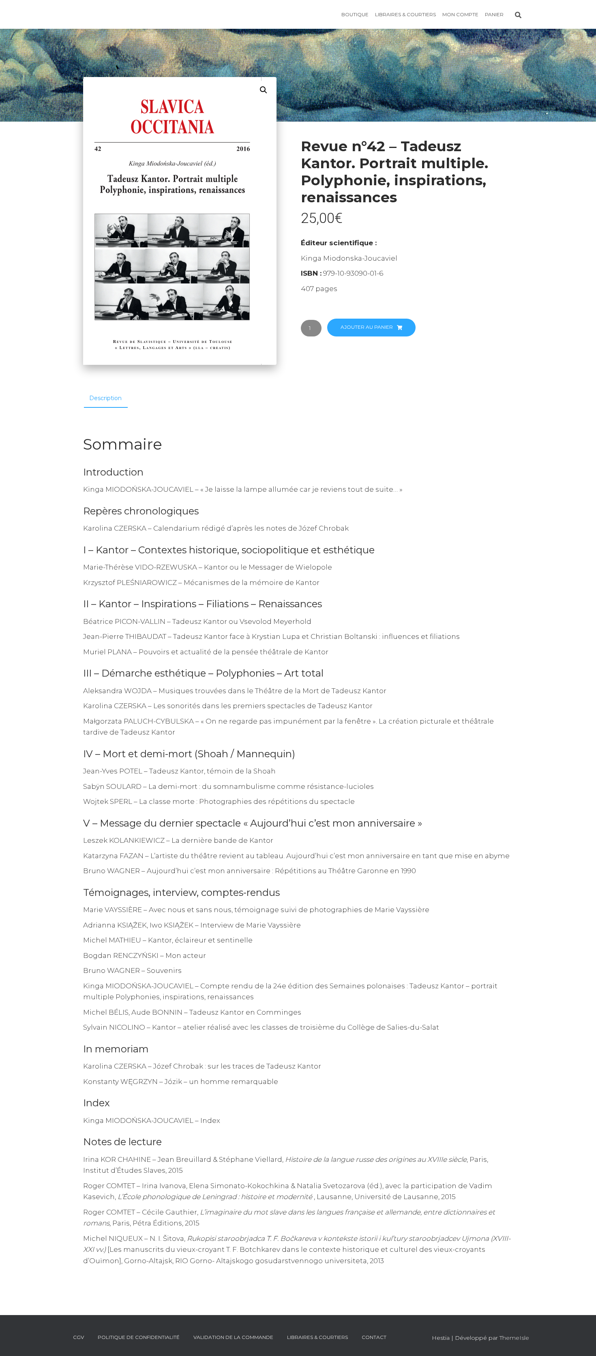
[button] (263, 90)
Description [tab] (105, 398)
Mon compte (460, 14)
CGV (78, 1337)
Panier (494, 14)
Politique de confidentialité (139, 1337)
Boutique (355, 14)
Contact (374, 1337)
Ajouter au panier (367, 327)
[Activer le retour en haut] (580, 1340)
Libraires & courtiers (405, 14)
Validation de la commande (233, 1337)
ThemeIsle (514, 1337)
